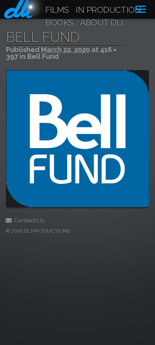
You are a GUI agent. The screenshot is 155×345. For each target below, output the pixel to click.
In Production (108, 10)
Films (57, 10)
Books (59, 23)
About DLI (101, 23)
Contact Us (29, 220)
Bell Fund (43, 56)
